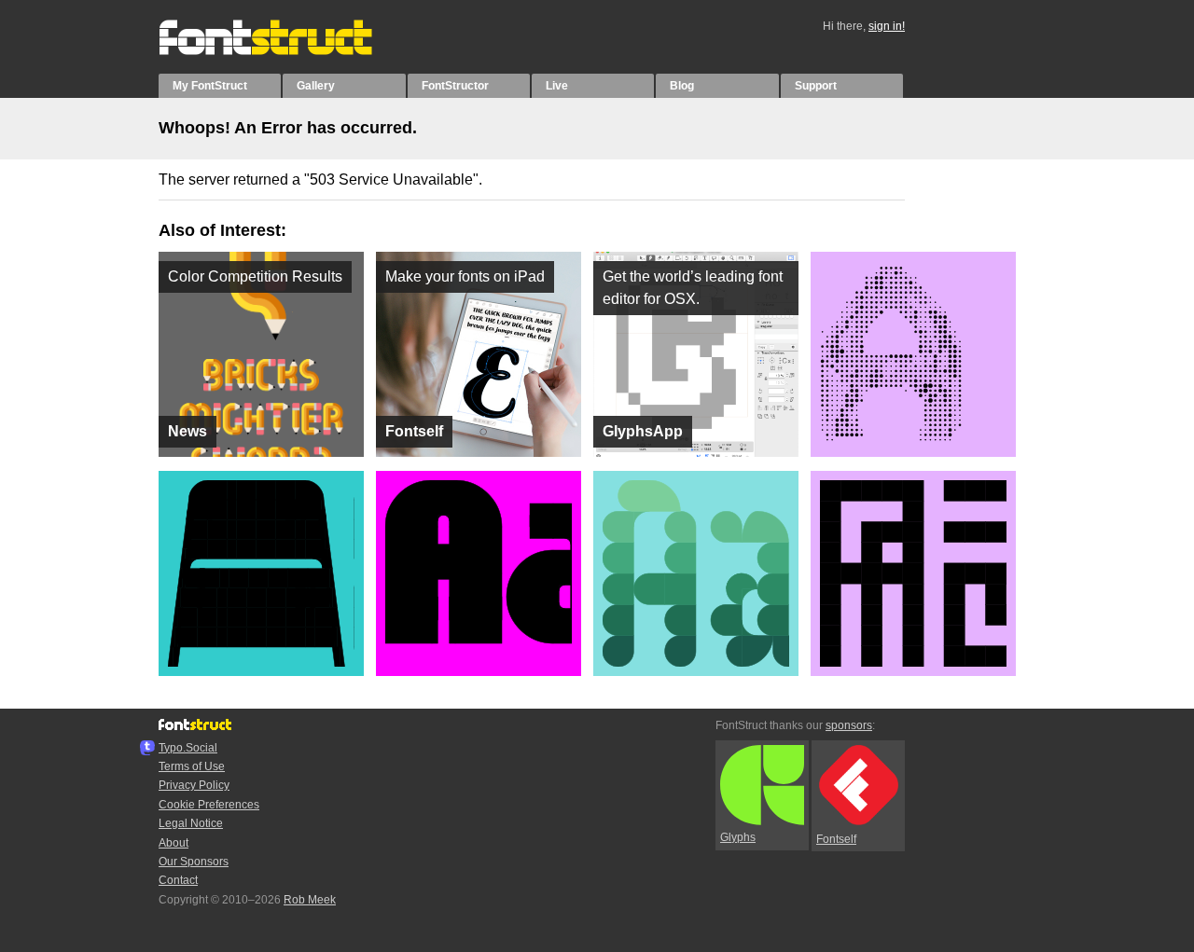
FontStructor (455, 85)
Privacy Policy (194, 785)
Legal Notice (191, 823)
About (173, 842)
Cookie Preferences (209, 804)
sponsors (849, 725)
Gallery (316, 85)
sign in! (886, 26)
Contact (178, 880)
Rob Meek (310, 899)
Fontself (836, 839)
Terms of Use (192, 766)
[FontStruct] (285, 51)
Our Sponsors (194, 861)
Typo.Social (188, 747)
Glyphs (738, 837)
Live (557, 85)
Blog (682, 85)
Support (816, 85)
